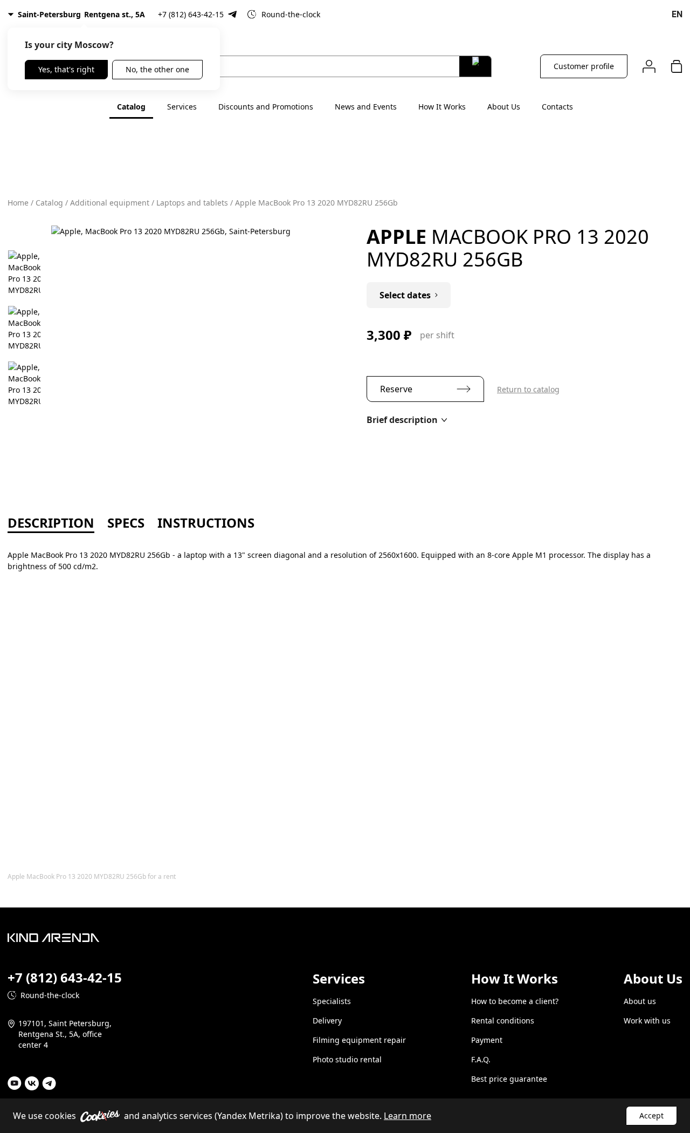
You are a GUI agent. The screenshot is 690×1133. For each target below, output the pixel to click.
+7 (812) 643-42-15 (191, 14)
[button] (407, 419)
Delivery (327, 1020)
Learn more (407, 1116)
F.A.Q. (481, 1059)
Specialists (332, 1001)
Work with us (647, 1020)
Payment (486, 1040)
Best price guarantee (509, 1079)
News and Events (366, 106)
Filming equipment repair (359, 1040)
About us (640, 1001)
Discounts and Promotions (265, 106)
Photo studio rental (347, 1059)
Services (182, 106)
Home (18, 202)
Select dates (405, 295)
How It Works (442, 106)
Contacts (557, 106)
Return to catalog (528, 389)
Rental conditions (502, 1020)
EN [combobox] (677, 14)
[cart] (676, 66)
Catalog (131, 106)
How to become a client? (514, 1001)
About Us (503, 106)
